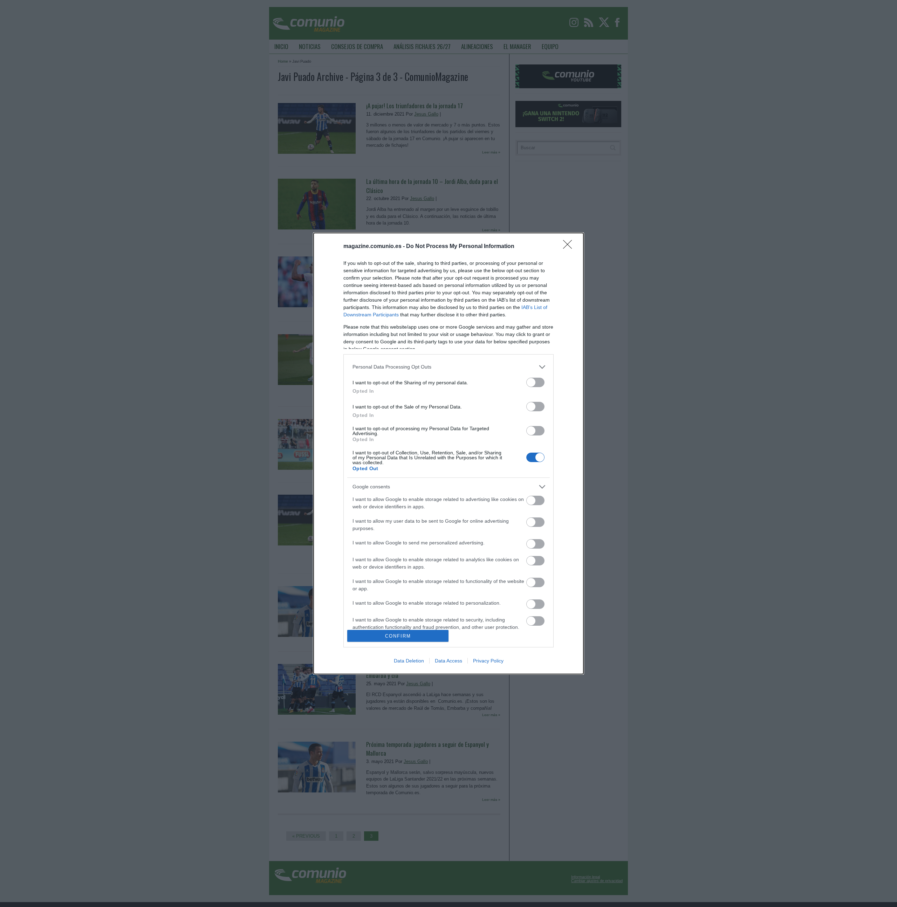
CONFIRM (398, 636)
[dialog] (448, 453)
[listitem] (448, 367)
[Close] (569, 246)
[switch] (535, 382)
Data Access (448, 661)
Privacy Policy (488, 661)
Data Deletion (409, 661)
